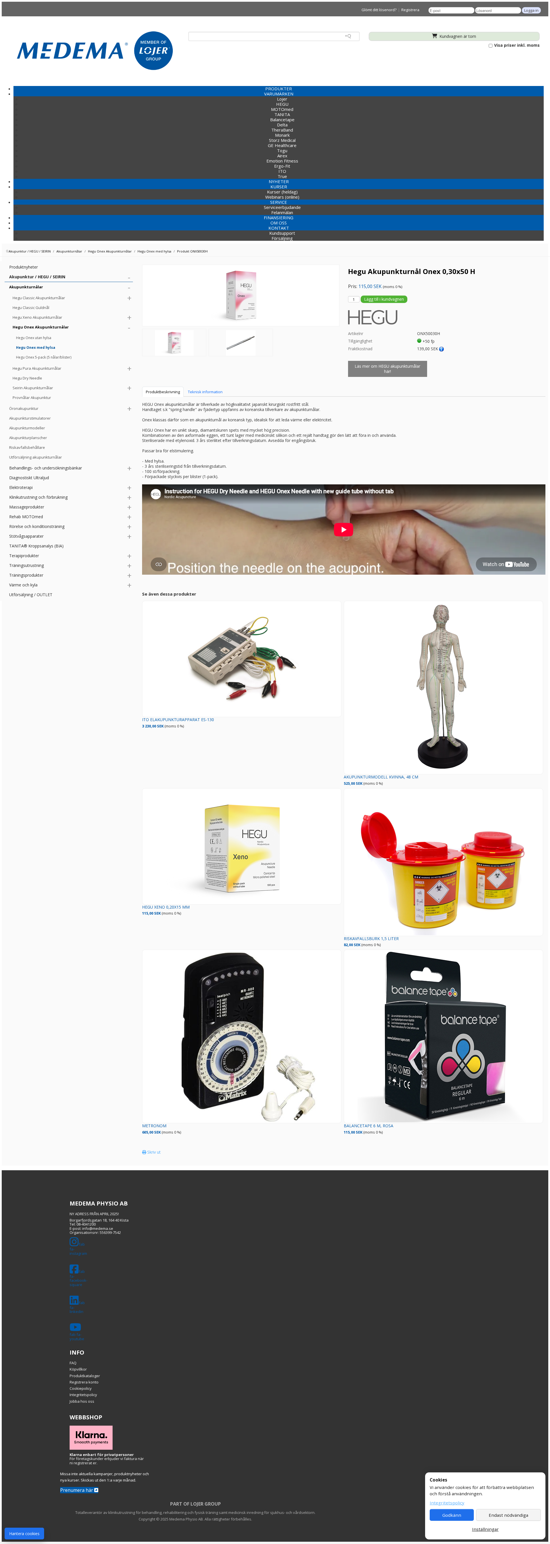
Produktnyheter (23, 267)
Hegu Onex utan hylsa (33, 337)
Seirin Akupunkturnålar (33, 387)
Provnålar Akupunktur (32, 397)
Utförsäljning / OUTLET (30, 594)
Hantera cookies (24, 1533)
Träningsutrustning (26, 565)
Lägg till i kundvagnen (384, 299)
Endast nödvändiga (508, 1515)
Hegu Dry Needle (27, 378)
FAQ (73, 1362)
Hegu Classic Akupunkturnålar (39, 297)
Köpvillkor (78, 1369)
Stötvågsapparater (26, 536)
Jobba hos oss (82, 1401)
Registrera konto (84, 1382)
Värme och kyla (23, 585)
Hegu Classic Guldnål (31, 307)
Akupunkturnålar (26, 286)
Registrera (410, 9)
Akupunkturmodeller (27, 427)
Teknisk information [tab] (205, 391)
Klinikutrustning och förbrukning (38, 497)
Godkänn (451, 1515)
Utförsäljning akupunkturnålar (35, 457)
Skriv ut (153, 1152)
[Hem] (94, 50)
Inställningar (485, 1529)
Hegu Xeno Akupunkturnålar (37, 317)
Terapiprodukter (24, 555)
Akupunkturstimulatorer (30, 418)
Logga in (531, 10)
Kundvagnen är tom (457, 36)
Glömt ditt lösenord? (379, 9)
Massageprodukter (26, 507)
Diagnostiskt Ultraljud (29, 477)
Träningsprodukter (26, 575)
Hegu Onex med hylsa (35, 347)
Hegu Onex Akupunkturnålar (41, 327)
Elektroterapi (21, 487)
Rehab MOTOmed (26, 516)
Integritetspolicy (83, 1394)
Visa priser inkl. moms (516, 45)
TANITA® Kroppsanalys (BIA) (36, 546)
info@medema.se (97, 1228)
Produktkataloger (85, 1375)
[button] (278, 93)
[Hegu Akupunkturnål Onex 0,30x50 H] (174, 342)
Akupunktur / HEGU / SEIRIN (37, 276)
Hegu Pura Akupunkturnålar (37, 368)
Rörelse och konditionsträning (36, 526)
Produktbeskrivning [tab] (163, 391)
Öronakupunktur (23, 408)
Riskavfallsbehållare (27, 447)
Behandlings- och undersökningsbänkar (45, 468)
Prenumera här (77, 1490)
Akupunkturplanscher (28, 437)
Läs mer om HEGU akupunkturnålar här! (387, 368)
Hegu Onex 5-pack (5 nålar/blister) (43, 357)
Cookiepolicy (81, 1388)
